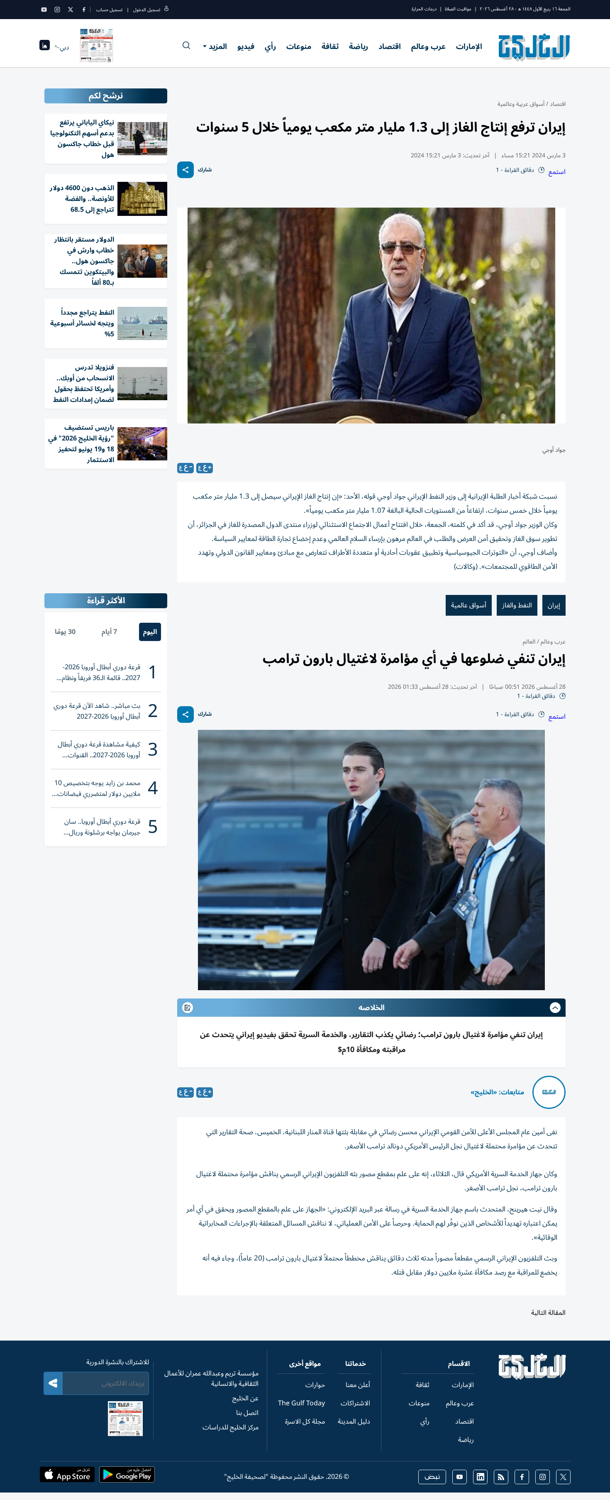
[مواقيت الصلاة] (44, 47)
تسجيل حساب (109, 10)
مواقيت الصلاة (458, 9)
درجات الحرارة (424, 9)
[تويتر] (70, 9)
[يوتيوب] (44, 9)
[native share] (185, 170)
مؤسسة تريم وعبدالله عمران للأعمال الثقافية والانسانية (211, 1378)
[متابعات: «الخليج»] (549, 1092)
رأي (270, 46)
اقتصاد (389, 46)
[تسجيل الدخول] (166, 10)
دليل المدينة (354, 1421)
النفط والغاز (517, 605)
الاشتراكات (355, 1403)
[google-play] (127, 1477)
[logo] (535, 47)
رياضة (358, 46)
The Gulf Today (301, 1403)
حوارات (315, 1385)
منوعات (298, 46)
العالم (529, 642)
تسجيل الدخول (146, 10)
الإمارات (469, 46)
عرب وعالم (428, 46)
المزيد (218, 46)
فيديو (245, 46)
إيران (554, 605)
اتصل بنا (247, 1413)
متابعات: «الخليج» (497, 1092)
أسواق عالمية (468, 605)
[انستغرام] (57, 9)
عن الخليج (245, 1398)
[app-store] (67, 1477)
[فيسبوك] (84, 9)
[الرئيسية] (532, 1378)
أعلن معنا (358, 1385)
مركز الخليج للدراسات (231, 1427)
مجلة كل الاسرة (305, 1421)
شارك (205, 170)
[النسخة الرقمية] (96, 47)
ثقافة (330, 46)
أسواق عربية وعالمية (521, 104)
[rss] (501, 1477)
